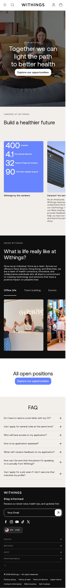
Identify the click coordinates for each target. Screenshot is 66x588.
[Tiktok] (23, 519)
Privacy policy (10, 577)
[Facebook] (6, 519)
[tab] (10, 290)
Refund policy (44, 581)
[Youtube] (17, 519)
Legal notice (9, 581)
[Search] (12, 4)
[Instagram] (11, 519)
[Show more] (32, 563)
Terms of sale (24, 577)
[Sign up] (56, 510)
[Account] (52, 4)
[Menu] (5, 5)
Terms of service (40, 577)
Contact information (26, 581)
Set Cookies (9, 586)
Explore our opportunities (32, 72)
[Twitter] (28, 519)
